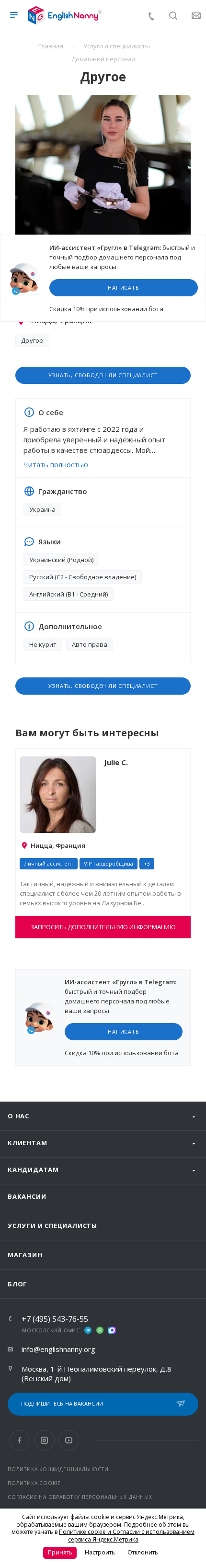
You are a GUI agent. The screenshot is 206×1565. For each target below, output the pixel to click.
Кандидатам (33, 1169)
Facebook (20, 1440)
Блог (17, 1284)
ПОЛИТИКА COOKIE (34, 1483)
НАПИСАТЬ (123, 287)
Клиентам (27, 1142)
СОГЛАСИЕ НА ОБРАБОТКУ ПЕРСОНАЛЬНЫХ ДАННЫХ (80, 1497)
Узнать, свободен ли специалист (103, 375)
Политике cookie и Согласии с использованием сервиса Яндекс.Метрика (127, 1535)
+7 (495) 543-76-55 (55, 1319)
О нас (18, 1116)
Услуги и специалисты (52, 1225)
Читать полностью (55, 464)
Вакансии (27, 1196)
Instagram (44, 1440)
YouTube (68, 1440)
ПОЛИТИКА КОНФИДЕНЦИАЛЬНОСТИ (58, 1469)
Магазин (25, 1254)
